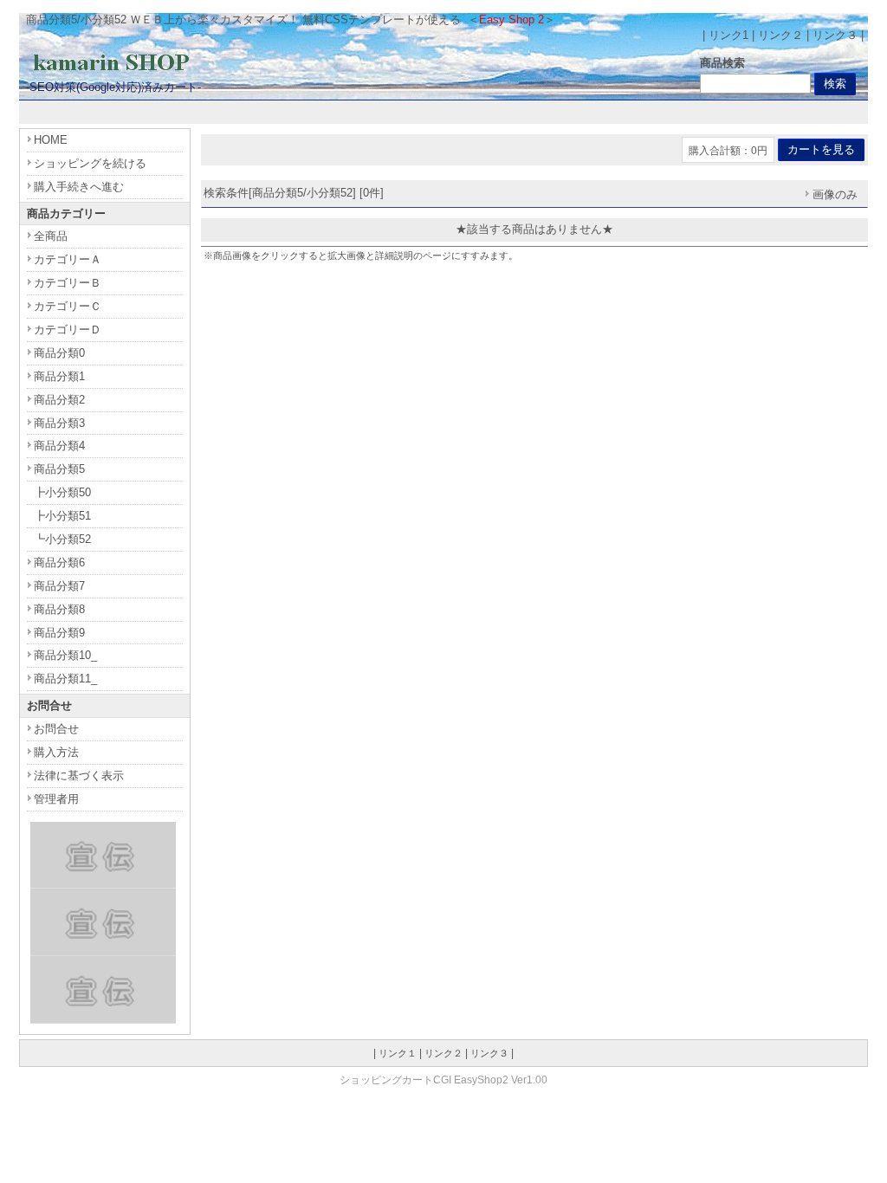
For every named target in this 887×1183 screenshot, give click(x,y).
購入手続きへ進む (79, 186)
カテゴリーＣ (67, 306)
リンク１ (398, 1053)
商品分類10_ (65, 655)
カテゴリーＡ (67, 259)
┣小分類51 (62, 515)
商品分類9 (59, 632)
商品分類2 (59, 399)
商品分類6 (59, 562)
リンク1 (728, 35)
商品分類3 (59, 423)
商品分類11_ (65, 678)
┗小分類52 (62, 539)
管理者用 (56, 798)
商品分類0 (59, 352)
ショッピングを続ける (90, 163)
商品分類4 (59, 445)
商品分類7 (59, 585)
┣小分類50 (62, 492)
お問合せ (56, 728)
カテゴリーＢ (67, 282)
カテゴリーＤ (67, 329)
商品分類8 (59, 609)
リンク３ (835, 35)
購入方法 (56, 752)
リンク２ (780, 35)
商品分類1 (59, 376)
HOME (51, 139)
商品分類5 (59, 468)
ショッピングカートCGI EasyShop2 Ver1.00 (443, 1079)
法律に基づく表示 (79, 775)
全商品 (51, 235)
